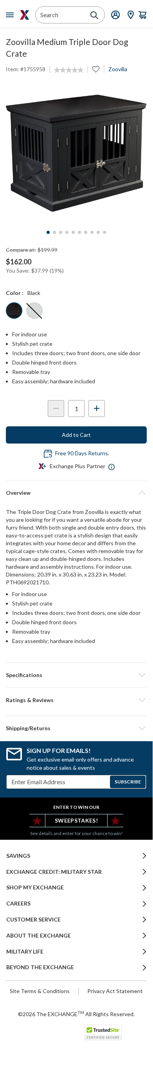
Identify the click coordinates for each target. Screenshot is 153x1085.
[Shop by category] (11, 15)
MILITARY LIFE (24, 951)
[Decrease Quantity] (56, 408)
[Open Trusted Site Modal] (103, 1032)
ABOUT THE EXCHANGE (38, 935)
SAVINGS (18, 856)
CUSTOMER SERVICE (33, 919)
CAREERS (18, 903)
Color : (14, 292)
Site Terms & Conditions (40, 991)
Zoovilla (117, 69)
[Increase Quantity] (96, 408)
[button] (76, 700)
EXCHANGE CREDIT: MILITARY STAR (54, 872)
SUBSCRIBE (128, 782)
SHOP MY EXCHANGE (35, 887)
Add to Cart (76, 434)
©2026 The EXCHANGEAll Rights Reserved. (76, 1013)
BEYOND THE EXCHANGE (40, 967)
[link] (68, 70)
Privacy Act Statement (115, 991)
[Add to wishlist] (96, 69)
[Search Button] (94, 15)
